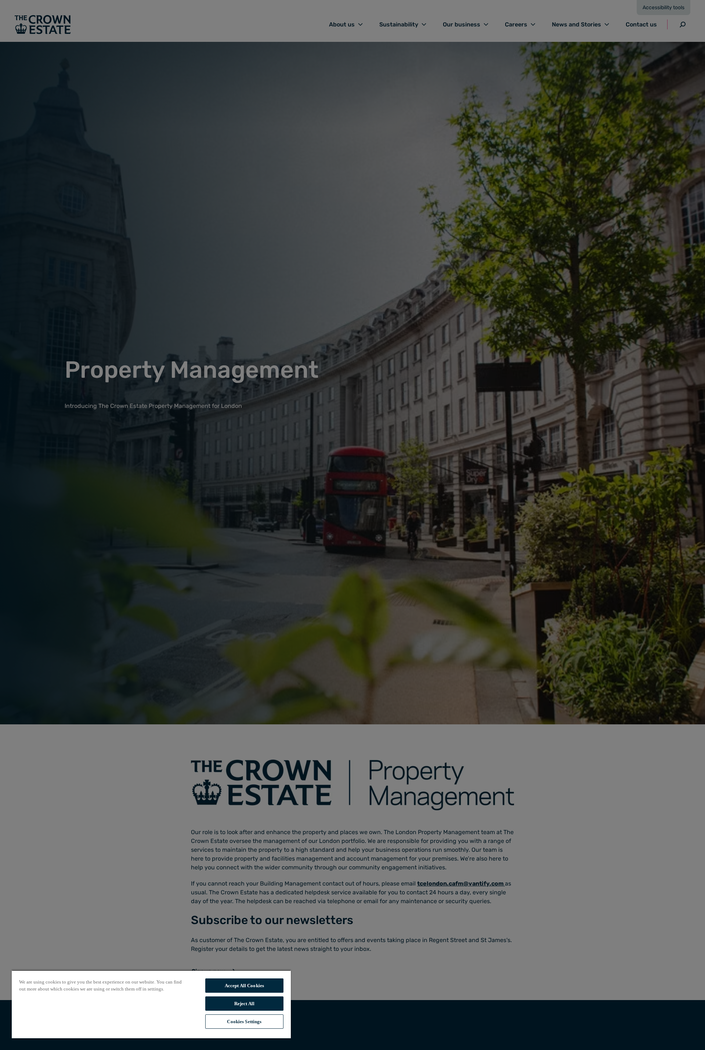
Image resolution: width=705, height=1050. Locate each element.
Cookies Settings (244, 1021)
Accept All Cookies (244, 985)
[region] (151, 1004)
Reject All (244, 1003)
